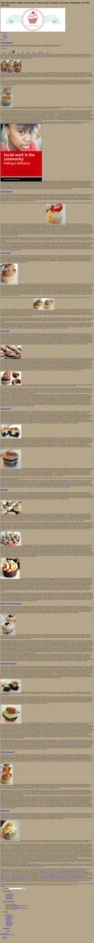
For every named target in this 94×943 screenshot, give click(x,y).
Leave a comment (7, 184)
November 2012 (9, 922)
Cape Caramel (6, 253)
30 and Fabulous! (7, 42)
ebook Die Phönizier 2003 (70, 871)
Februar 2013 (9, 919)
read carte (6, 868)
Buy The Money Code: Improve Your (51, 873)
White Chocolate (6, 191)
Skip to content (4, 32)
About (4, 36)
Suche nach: (6, 888)
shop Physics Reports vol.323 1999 (81, 868)
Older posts (3, 39)
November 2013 (9, 915)
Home (4, 34)
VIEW (55, 870)
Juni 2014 (8, 914)
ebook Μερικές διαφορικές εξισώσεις (51, 877)
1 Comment (39, 403)
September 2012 (9, 924)
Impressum (5, 37)
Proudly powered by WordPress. (8, 934)
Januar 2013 (8, 920)
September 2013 (9, 917)
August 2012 (9, 925)
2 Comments (66, 659)
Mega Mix (4, 490)
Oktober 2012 (9, 923)
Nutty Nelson (5, 331)
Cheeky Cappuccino (8, 752)
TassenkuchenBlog (5, 933)
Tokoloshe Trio (6, 409)
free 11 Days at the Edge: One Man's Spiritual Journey (16, 878)
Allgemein (44, 181)
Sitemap (5, 937)
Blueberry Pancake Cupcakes (11, 603)
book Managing (6, 870)
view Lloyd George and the (67, 878)
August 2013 (9, 918)
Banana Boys (5, 811)
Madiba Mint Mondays (9, 663)
